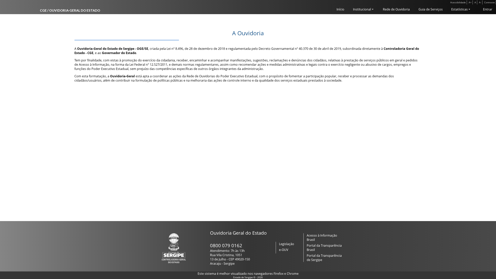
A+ (470, 2)
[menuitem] (340, 9)
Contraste (489, 2)
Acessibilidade (458, 2)
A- (480, 2)
